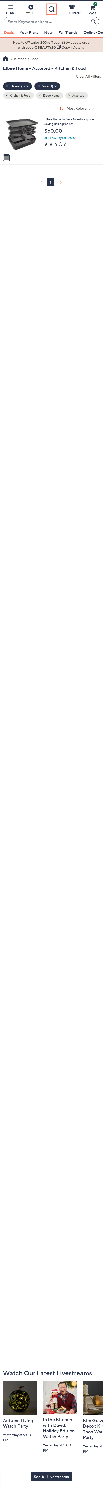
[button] (10, 10)
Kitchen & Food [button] (19, 95)
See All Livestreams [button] (51, 1476)
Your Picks (29, 32)
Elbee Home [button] (51, 95)
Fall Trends (68, 32)
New (48, 32)
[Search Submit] (94, 21)
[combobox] (46, 22)
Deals (9, 32)
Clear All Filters (88, 76)
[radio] (6, 157)
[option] (51, 45)
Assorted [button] (78, 95)
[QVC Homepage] (5, 59)
